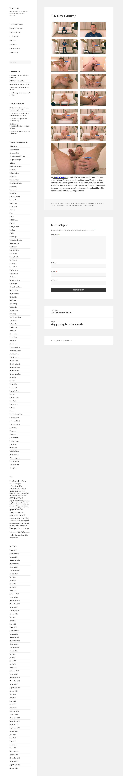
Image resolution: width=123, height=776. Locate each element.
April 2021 (13, 664)
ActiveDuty (13, 146)
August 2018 (14, 768)
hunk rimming (13, 532)
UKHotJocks (13, 448)
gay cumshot (19, 505)
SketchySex (13, 401)
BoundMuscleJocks (16, 183)
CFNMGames (14, 220)
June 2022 (13, 621)
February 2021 (14, 671)
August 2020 (14, 691)
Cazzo (11, 213)
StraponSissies (14, 418)
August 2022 (14, 614)
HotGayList (13, 297)
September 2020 (15, 688)
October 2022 (14, 607)
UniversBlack (14, 454)
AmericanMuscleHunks (17, 156)
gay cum (25, 503)
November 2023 (15, 564)
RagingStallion (14, 391)
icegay (20, 531)
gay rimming (23, 518)
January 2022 (14, 634)
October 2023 (14, 567)
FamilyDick (13, 253)
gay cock (98, 203)
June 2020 (13, 698)
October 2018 (14, 761)
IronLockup (13, 304)
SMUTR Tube (14, 52)
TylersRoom (13, 444)
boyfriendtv (15, 481)
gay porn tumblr (18, 515)
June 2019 (13, 738)
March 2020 (13, 708)
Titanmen (13, 431)
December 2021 (15, 637)
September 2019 (15, 728)
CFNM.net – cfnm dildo (17, 81)
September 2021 (15, 647)
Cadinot (12, 210)
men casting (64, 205)
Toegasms (13, 434)
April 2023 (13, 587)
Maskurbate (13, 327)
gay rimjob (13, 518)
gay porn (14, 512)
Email (54, 271)
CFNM (12, 217)
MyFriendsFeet (14, 354)
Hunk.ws (14, 8)
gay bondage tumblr (16, 503)
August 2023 (14, 574)
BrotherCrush (14, 200)
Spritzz (12, 407)
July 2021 (13, 654)
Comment (55, 235)
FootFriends (13, 260)
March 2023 (13, 590)
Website (54, 280)
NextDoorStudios (15, 374)
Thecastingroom (15, 424)
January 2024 (14, 557)
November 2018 (15, 758)
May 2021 (13, 661)
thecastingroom (88, 205)
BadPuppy (13, 170)
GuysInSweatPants (16, 287)
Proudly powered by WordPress (61, 340)
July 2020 (13, 694)
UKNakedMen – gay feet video (19, 84)
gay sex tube (13, 523)
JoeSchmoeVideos (15, 317)
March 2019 (13, 748)
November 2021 (15, 641)
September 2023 (15, 570)
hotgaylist (15, 528)
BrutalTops (13, 203)
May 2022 (13, 624)
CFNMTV (12, 223)
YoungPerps (13, 468)
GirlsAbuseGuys (15, 280)
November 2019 (15, 721)
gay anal (12, 493)
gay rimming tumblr (15, 520)
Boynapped (13, 190)
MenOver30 (13, 344)
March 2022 (13, 627)
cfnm (23, 481)
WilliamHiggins (15, 458)
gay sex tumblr (23, 523)
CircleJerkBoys (14, 227)
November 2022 (15, 604)
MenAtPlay (13, 337)
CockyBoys (13, 237)
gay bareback (25, 493)
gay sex (22, 520)
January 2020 (14, 714)
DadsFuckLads (14, 243)
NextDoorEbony (15, 367)
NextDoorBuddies (15, 364)
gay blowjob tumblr (16, 501)
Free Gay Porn (14, 36)
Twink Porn (13, 44)
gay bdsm (12, 495)
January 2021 (14, 674)
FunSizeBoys (14, 270)
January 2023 (14, 597)
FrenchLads (13, 267)
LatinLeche (13, 324)
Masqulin (13, 330)
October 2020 (14, 684)
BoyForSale (13, 186)
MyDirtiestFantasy (15, 351)
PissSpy (12, 381)
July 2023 (13, 577)
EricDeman (13, 247)
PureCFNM (13, 387)
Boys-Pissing (14, 193)
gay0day (22, 491)
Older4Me (13, 377)
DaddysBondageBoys (16, 240)
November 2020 (15, 681)
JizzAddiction (14, 310)
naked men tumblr (19, 534)
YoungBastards (14, 464)
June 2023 (13, 580)
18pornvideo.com (15, 32)
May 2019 (13, 741)
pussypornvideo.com (16, 28)
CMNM (12, 233)
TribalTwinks (14, 438)
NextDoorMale (14, 371)
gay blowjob (16, 497)
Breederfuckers (15, 196)
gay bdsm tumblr (20, 495)
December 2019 (15, 718)
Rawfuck (12, 394)
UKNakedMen (14, 451)
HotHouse (13, 300)
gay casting (91, 203)
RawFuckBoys (14, 397)
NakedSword (14, 361)
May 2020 (13, 701)
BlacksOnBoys (14, 180)
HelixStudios (14, 290)
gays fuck (19, 525)
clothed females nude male (15, 488)
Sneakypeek (14, 404)
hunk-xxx (69, 203)
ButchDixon (13, 207)
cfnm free (12, 484)
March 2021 (13, 667)
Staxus (12, 411)
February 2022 (14, 631)
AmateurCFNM (14, 150)
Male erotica (27, 532)
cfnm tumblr (16, 486)
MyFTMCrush (14, 357)
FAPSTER (12, 40)
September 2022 (15, 611)
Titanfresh (13, 428)
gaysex (27, 520)
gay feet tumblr (14, 507)
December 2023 (15, 560)
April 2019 (13, 745)
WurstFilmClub (14, 461)
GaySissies (13, 277)
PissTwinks (13, 384)
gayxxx (25, 525)
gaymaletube (16, 509)
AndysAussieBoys (15, 160)
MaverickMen (14, 334)
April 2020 (13, 704)
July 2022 (13, 617)
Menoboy (13, 340)
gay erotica (26, 505)
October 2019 (14, 724)
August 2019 (14, 731)
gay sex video (13, 525)
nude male (79, 205)
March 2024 (13, 550)
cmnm (24, 489)
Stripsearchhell (15, 421)
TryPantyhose (14, 441)
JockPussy (13, 314)
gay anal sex (18, 493)
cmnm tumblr (14, 491)
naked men (72, 205)
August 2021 (14, 651)
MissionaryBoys (15, 347)
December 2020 (15, 678)
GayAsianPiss (14, 273)
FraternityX (13, 263)
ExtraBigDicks (14, 250)
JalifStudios (13, 307)
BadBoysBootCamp (16, 166)
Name (53, 263)
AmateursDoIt (14, 153)
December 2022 (15, 600)
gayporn (21, 512)
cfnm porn (18, 484)
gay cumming (13, 505)
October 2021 (14, 644)
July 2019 (13, 734)
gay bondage (26, 501)
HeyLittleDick (14, 294)
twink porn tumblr (14, 537)
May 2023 (13, 584)
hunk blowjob (25, 529)
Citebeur (12, 230)
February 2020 (14, 711)
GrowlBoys (13, 284)
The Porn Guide (15, 48)
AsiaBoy (12, 163)
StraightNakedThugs (16, 414)
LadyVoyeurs (14, 320)
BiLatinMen (13, 176)
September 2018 (15, 765)
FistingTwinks (14, 257)
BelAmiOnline (14, 173)
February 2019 (14, 751)
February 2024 (14, 554)
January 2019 (14, 755)
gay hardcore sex (23, 507)
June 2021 (13, 657)
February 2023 (14, 594)
